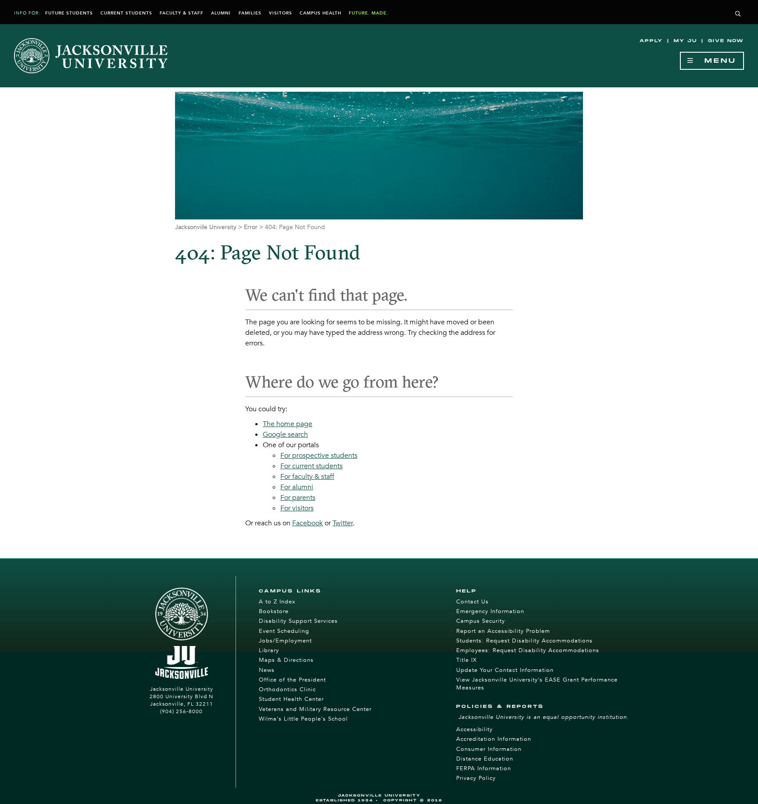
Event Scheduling (284, 631)
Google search (285, 434)
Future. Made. (368, 13)
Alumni (221, 13)
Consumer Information (489, 749)
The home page (287, 424)
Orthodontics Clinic (287, 689)
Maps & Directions (286, 660)
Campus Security (480, 621)
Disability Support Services (298, 621)
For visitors (297, 508)
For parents (297, 497)
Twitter (343, 523)
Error (250, 227)
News (267, 670)
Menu (716, 61)
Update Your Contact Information (505, 670)
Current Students (126, 13)
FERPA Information (483, 768)
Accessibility (474, 729)
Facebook (307, 523)
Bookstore (274, 611)
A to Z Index (277, 602)
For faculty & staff (307, 476)
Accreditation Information (493, 739)
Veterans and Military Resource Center (315, 709)
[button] (738, 14)
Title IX (466, 660)
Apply (651, 40)
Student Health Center (291, 699)
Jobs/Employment (285, 641)
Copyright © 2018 (413, 800)
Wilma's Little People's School (303, 719)
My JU (685, 40)
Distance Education (484, 759)
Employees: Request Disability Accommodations (527, 650)
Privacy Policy (476, 778)
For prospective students (319, 455)
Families (250, 13)
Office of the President (292, 680)
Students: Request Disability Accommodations (524, 641)
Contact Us (472, 602)
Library (269, 650)
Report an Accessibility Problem (503, 631)
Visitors (280, 13)
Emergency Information (490, 611)
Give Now (726, 40)
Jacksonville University (205, 227)
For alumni (296, 487)
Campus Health (320, 13)
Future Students (69, 13)
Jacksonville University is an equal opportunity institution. (543, 717)
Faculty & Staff (182, 13)
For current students (311, 466)
